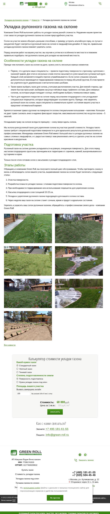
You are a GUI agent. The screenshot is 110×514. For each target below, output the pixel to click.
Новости (35, 20)
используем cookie (32, 488)
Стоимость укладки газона (27, 474)
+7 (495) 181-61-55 (84, 472)
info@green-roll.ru (57, 434)
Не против (55, 498)
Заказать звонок (86, 460)
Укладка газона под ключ (27, 478)
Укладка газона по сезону (27, 483)
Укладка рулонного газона (16, 20)
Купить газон (27, 470)
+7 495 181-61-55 (57, 428)
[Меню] (5, 4)
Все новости (9, 345)
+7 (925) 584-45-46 (84, 475)
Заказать (55, 412)
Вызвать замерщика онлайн (28, 389)
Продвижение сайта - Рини (98, 499)
